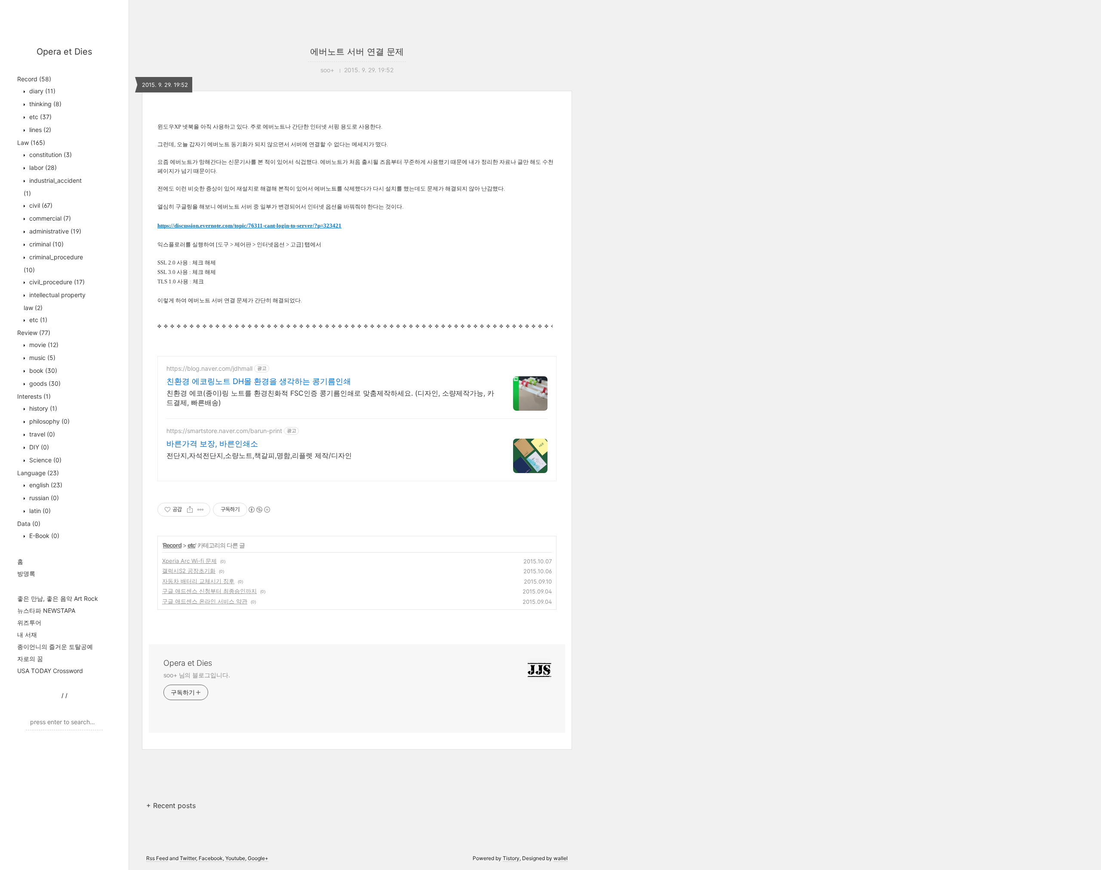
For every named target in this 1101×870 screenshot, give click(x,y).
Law (31, 142)
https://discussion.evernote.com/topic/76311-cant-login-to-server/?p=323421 (249, 225)
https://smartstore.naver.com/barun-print (224, 430)
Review (33, 332)
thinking (45, 104)
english (45, 485)
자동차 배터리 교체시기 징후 (198, 581)
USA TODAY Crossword (50, 670)
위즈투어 (29, 622)
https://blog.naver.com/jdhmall (209, 368)
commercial (49, 218)
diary (41, 91)
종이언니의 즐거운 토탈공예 (55, 646)
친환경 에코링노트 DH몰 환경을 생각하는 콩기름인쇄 (258, 381)
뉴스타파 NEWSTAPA (46, 610)
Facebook (211, 858)
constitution (50, 154)
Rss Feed (157, 858)
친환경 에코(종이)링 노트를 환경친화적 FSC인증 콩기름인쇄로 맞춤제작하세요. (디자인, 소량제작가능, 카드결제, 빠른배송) (330, 398)
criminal (46, 244)
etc (40, 116)
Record (34, 79)
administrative (54, 231)
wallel (561, 858)
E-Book (43, 535)
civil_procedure (56, 282)
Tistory (511, 858)
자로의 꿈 (30, 658)
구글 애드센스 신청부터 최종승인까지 (209, 590)
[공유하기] (190, 509)
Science (45, 460)
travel (41, 434)
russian (43, 497)
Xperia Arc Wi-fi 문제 (189, 560)
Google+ (258, 858)
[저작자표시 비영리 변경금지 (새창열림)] (259, 509)
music (41, 357)
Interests (34, 396)
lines (39, 129)
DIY (38, 447)
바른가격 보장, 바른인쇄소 (212, 443)
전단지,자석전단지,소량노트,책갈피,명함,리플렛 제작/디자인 (259, 455)
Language (38, 473)
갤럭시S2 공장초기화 (188, 570)
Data (28, 523)
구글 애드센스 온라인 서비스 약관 (204, 601)
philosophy (49, 421)
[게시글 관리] (200, 509)
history (42, 408)
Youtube (235, 858)
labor (42, 167)
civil (40, 205)
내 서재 (27, 634)
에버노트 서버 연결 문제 (357, 51)
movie (43, 344)
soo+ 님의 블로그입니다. (196, 675)
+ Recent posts (171, 805)
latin (39, 510)
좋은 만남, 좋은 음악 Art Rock (57, 598)
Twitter (188, 858)
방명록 (26, 573)
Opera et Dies (64, 51)
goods (44, 383)
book (42, 370)
